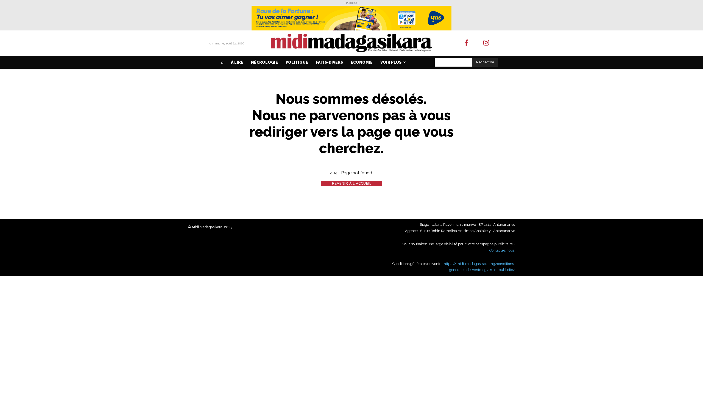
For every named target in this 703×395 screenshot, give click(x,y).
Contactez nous (501, 250)
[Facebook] (466, 43)
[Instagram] (486, 43)
